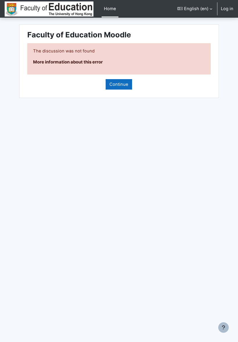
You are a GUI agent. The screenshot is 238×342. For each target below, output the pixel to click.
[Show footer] (223, 327)
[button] (195, 9)
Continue (118, 84)
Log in (227, 8)
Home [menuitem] (110, 8)
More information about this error (68, 62)
